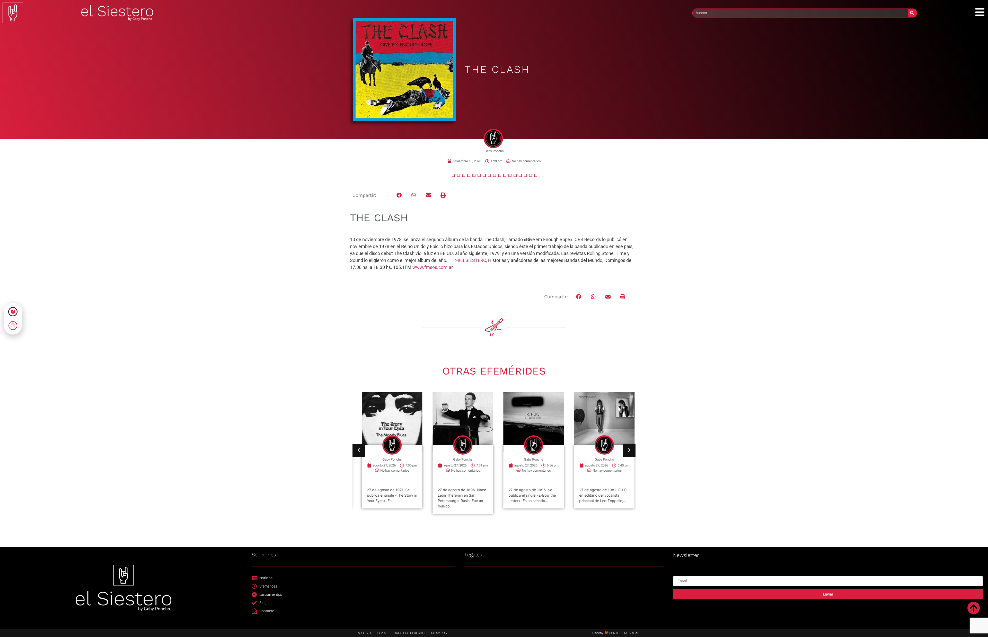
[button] (399, 195)
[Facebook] (12, 311)
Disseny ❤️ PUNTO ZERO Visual (615, 633)
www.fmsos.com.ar (432, 267)
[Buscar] (912, 13)
